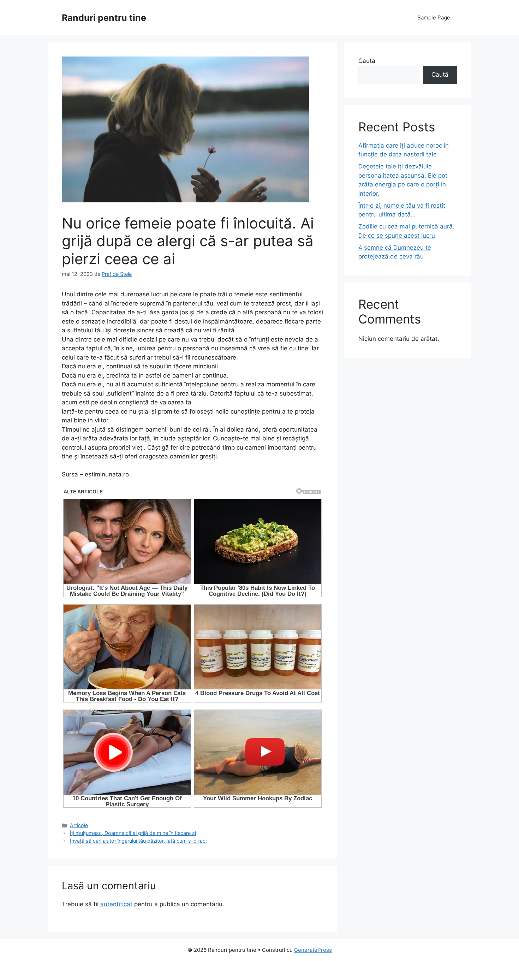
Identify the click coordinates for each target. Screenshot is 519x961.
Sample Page (433, 17)
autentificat (116, 904)
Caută (366, 60)
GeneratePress (313, 950)
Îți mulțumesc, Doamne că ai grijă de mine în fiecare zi (133, 833)
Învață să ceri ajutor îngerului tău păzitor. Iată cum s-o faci (138, 841)
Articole (79, 825)
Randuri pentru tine (104, 17)
